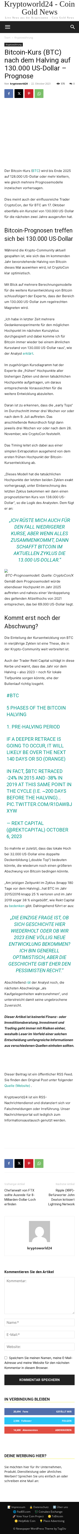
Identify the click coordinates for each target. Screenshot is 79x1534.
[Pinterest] (29, 93)
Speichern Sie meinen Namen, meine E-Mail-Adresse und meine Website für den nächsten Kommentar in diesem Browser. (38, 1363)
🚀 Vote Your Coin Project (28, 1516)
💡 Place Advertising (52, 1521)
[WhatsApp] (39, 93)
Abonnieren (63, 1430)
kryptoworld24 (19, 83)
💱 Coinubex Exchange (49, 1512)
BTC (35, 171)
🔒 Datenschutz (39, 1507)
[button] (73, 27)
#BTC (13, 695)
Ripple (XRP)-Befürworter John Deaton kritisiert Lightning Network (61, 1197)
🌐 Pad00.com (22, 1512)
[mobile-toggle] (7, 27)
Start (7, 37)
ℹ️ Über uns (60, 1507)
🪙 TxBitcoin (55, 1516)
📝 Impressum (16, 1507)
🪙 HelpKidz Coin (24, 1521)
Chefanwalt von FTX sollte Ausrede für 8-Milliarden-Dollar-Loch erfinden (20, 1197)
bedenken (17, 906)
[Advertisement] (39, 1134)
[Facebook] (8, 93)
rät (29, 982)
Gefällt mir (64, 1411)
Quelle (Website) (17, 1086)
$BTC (31, 771)
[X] (18, 93)
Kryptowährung (23, 37)
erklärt (28, 353)
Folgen (67, 1420)
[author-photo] (39, 1242)
